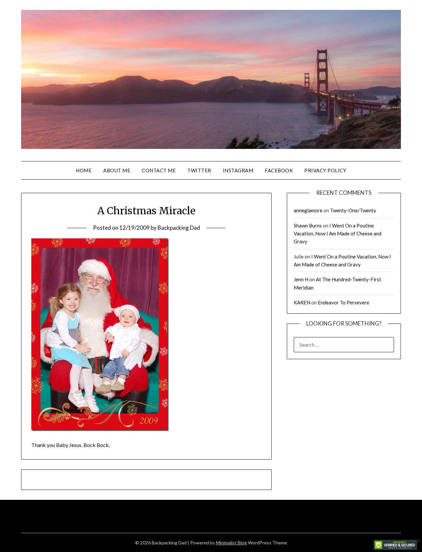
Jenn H (301, 279)
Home (84, 170)
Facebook (279, 170)
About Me (116, 170)
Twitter (199, 170)
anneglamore (308, 210)
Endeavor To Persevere (343, 302)
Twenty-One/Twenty (353, 210)
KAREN (302, 302)
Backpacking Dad (179, 227)
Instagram (238, 170)
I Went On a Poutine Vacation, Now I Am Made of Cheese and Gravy (337, 234)
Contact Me (159, 170)
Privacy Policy (325, 170)
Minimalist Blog (231, 542)
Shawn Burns (308, 225)
